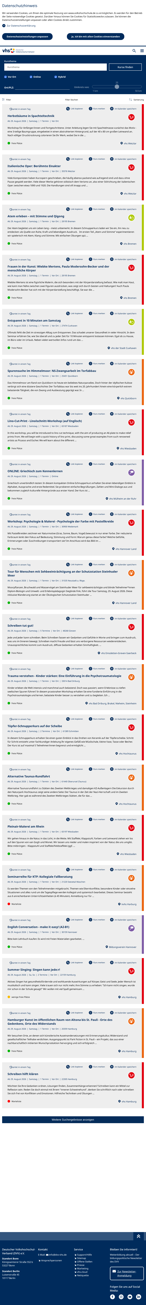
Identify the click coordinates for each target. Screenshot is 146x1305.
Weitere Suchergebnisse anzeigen (73, 1119)
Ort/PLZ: (9, 87)
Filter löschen (71, 99)
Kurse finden (125, 67)
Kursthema (10, 61)
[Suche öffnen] (134, 51)
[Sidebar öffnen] (142, 51)
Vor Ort (12, 76)
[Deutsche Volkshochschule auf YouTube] (130, 1296)
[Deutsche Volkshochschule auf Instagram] (122, 1296)
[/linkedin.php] (139, 1296)
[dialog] (73, 23)
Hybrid (62, 76)
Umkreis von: (81, 87)
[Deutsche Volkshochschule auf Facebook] (113, 1296)
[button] (136, 100)
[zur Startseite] (17, 51)
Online (37, 76)
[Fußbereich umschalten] (138, 1236)
